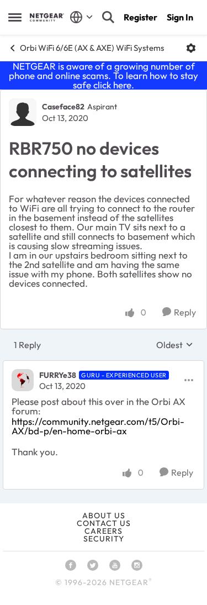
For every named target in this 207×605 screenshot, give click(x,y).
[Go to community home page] (47, 17)
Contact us (104, 523)
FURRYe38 (57, 375)
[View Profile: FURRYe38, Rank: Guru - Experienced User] (23, 380)
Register (140, 17)
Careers (103, 531)
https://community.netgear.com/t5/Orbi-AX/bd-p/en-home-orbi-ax (98, 425)
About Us (103, 515)
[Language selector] (81, 17)
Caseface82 (63, 107)
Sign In (180, 17)
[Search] (108, 17)
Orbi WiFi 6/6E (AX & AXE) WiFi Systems (92, 48)
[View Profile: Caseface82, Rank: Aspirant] (22, 112)
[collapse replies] (103, 365)
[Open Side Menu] (15, 17)
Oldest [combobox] (174, 344)
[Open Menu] (191, 48)
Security (103, 539)
